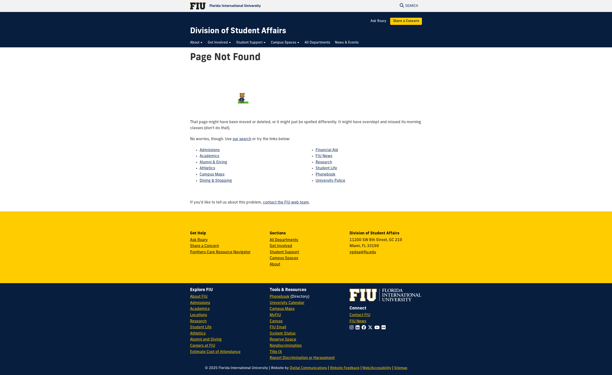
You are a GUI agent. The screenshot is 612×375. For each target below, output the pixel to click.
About (275, 264)
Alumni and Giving (206, 340)
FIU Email (278, 327)
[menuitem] (196, 42)
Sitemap (400, 368)
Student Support (284, 252)
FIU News (324, 156)
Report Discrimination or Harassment (302, 358)
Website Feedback (345, 368)
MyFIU (275, 315)
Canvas (276, 321)
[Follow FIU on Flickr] (385, 328)
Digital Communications (308, 368)
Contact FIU (360, 315)
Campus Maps (212, 174)
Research (324, 162)
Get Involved (281, 246)
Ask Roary (378, 21)
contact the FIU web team (286, 202)
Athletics (207, 168)
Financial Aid (327, 150)
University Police (330, 181)
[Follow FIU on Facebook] (364, 328)
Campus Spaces (284, 258)
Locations (198, 315)
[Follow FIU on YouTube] (378, 328)
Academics (209, 156)
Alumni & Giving (213, 162)
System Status (282, 334)
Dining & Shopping (216, 181)
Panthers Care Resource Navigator (220, 252)
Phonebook (325, 174)
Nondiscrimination (286, 346)
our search (242, 139)
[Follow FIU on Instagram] (352, 328)
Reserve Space (283, 340)
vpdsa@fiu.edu (363, 252)
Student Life (326, 168)
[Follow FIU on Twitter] (371, 328)
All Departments (284, 240)
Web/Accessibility (376, 368)
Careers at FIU (202, 346)
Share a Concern (406, 21)
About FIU (199, 297)
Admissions (210, 150)
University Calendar (287, 303)
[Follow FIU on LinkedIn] (358, 328)
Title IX (276, 352)
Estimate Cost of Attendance (215, 352)
